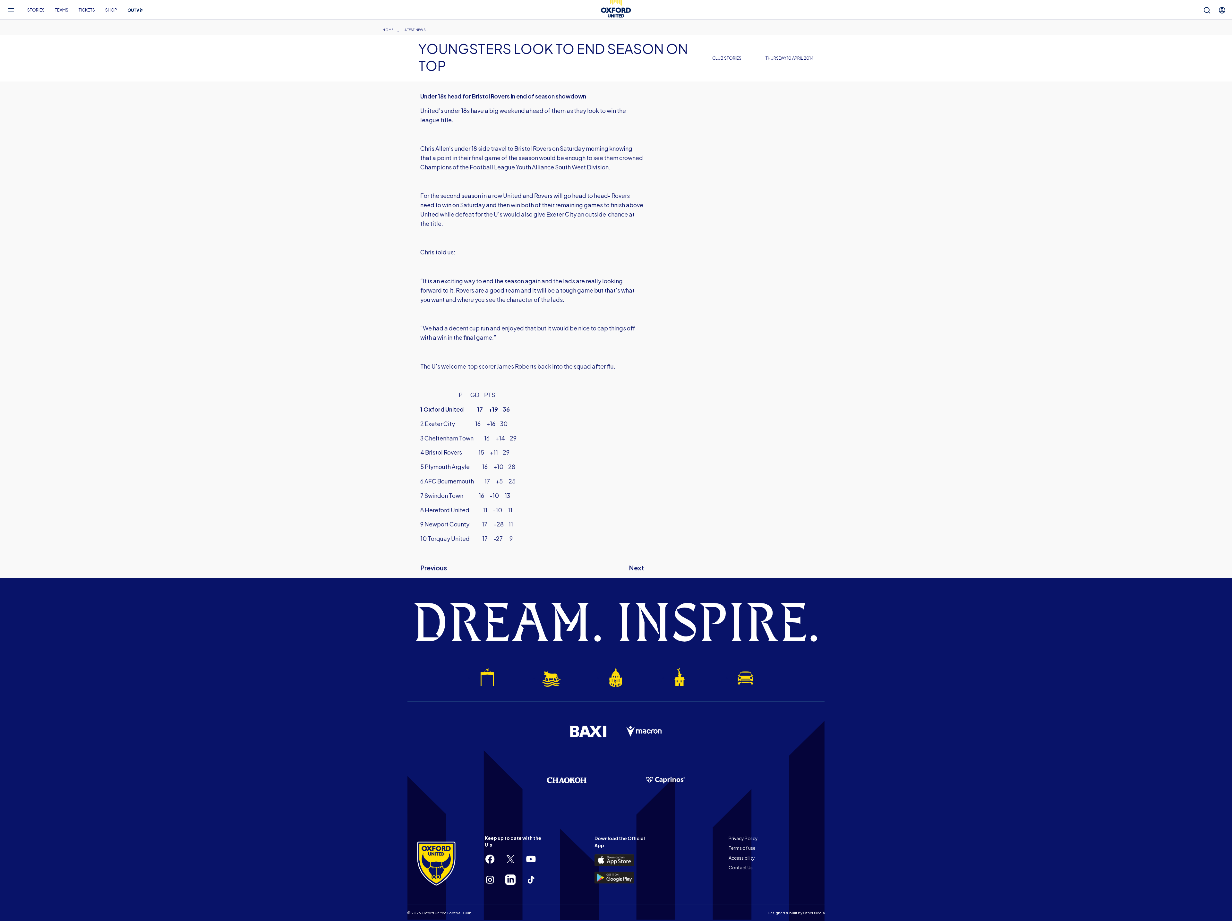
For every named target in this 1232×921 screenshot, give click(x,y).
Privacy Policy (743, 838)
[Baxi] (588, 731)
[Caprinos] (665, 780)
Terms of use (742, 848)
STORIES (36, 10)
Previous (433, 568)
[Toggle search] (1207, 10)
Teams (61, 10)
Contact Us (741, 867)
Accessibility (742, 858)
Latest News (414, 30)
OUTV (135, 10)
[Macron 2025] (644, 731)
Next (636, 568)
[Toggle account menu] (1222, 10)
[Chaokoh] (566, 780)
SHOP (111, 10)
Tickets (87, 10)
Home (387, 30)
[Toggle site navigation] (11, 10)
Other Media (814, 913)
